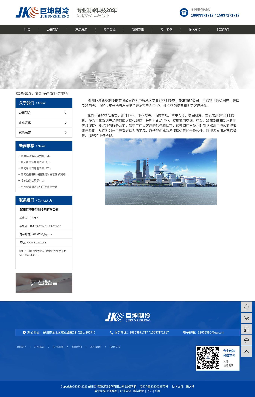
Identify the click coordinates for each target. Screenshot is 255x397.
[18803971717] (246, 318)
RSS (150, 391)
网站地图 (138, 391)
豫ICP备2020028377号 (154, 386)
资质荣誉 (25, 132)
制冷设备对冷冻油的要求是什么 (39, 186)
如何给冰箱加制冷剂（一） (36, 162)
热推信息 (112, 391)
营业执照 (100, 391)
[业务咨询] (246, 307)
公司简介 (53, 29)
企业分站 (125, 391)
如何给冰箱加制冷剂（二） (36, 168)
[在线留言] (246, 340)
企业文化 (25, 122)
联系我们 (223, 29)
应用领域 (110, 29)
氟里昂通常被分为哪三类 (35, 155)
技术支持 (195, 29)
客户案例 (166, 29)
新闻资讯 (138, 29)
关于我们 (49, 93)
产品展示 (81, 29)
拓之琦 (190, 386)
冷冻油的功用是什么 (32, 180)
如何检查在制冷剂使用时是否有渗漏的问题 (45, 174)
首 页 (27, 29)
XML (158, 391)
